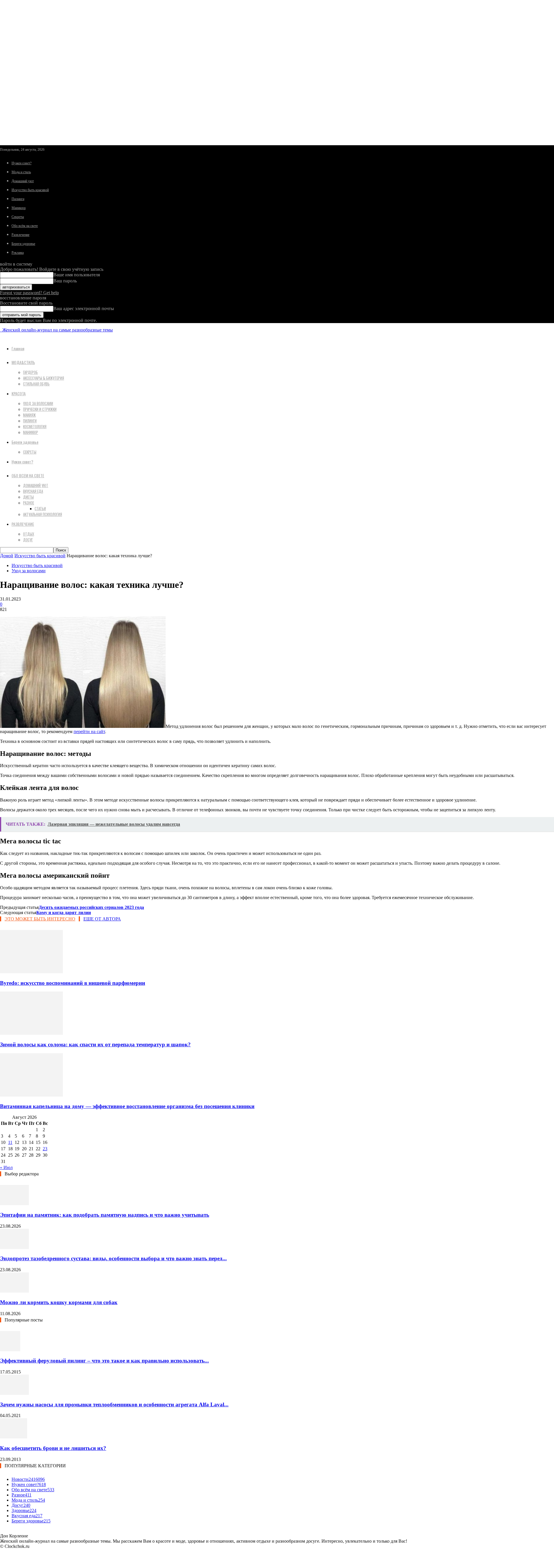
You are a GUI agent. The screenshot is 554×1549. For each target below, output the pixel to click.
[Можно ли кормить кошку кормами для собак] (14, 1291)
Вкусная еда (33, 491)
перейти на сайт (89, 731)
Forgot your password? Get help (29, 292)
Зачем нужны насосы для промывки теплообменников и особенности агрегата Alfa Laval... (114, 1404)
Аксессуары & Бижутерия (43, 378)
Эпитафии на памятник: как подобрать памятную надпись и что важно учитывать (104, 1215)
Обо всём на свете (25, 226)
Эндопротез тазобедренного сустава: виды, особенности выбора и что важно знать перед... (113, 1258)
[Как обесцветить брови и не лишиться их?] (13, 1436)
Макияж (29, 415)
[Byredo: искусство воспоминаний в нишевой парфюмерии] (31, 971)
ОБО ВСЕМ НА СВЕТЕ (28, 475)
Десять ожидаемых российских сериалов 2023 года (91, 907)
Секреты (18, 217)
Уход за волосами (38, 403)
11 (10, 1142)
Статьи (40, 508)
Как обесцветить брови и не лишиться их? (53, 1448)
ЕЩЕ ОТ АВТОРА (102, 918)
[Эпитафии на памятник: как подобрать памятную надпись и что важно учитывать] (14, 1203)
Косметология (34, 426)
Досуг (28, 540)
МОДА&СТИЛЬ (23, 362)
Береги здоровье (23, 244)
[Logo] (0, 329)
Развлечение (20, 235)
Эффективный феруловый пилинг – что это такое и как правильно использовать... (104, 1361)
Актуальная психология (42, 514)
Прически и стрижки (40, 409)
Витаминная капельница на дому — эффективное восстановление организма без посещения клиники (127, 1106)
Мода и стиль (21, 172)
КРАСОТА (19, 393)
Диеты (28, 497)
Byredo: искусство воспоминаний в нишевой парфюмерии (72, 983)
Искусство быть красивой (30, 190)
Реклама (18, 253)
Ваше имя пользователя (76, 274)
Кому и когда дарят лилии (63, 912)
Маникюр (19, 208)
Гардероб (30, 372)
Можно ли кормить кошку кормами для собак (58, 1302)
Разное (28, 503)
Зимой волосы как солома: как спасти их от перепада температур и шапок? (95, 1044)
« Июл (6, 1167)
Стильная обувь (36, 384)
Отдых (28, 534)
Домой (6, 555)
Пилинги (18, 199)
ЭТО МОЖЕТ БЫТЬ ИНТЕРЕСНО (40, 918)
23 (45, 1148)
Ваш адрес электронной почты (83, 308)
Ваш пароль (65, 280)
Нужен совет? (21, 163)
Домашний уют (23, 181)
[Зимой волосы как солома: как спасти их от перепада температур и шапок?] (31, 1033)
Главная (18, 348)
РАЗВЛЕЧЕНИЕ (23, 524)
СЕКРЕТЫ (29, 452)
